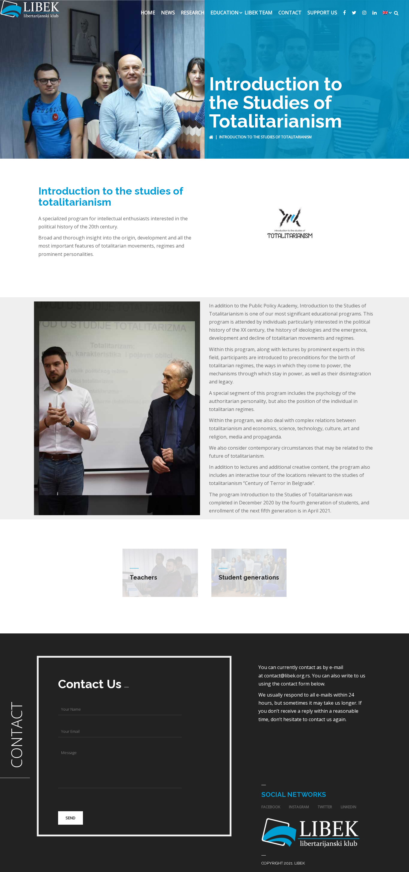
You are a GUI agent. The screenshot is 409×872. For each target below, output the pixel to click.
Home (148, 12)
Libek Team (258, 12)
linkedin (348, 806)
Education (224, 12)
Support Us (322, 12)
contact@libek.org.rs (287, 675)
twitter (325, 806)
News (168, 12)
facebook (270, 806)
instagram (299, 806)
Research (193, 12)
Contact (290, 12)
